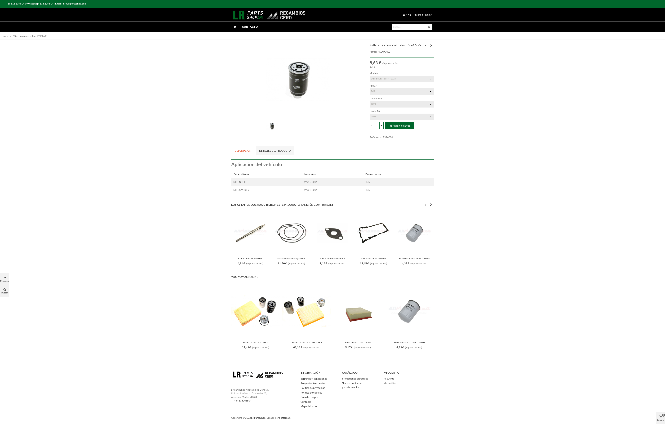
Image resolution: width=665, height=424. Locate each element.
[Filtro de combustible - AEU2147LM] (431, 45)
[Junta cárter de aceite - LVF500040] (373, 233)
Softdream (285, 417)
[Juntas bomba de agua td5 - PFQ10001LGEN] (291, 233)
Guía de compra (309, 397)
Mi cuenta (389, 378)
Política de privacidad (312, 387)
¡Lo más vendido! (351, 387)
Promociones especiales (355, 378)
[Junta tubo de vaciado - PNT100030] (332, 233)
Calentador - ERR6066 (250, 258)
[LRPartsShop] (244, 15)
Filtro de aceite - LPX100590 (414, 258)
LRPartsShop (258, 417)
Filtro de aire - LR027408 (358, 342)
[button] (425, 204)
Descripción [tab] (243, 150)
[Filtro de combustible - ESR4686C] (425, 45)
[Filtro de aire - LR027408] (358, 311)
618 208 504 (17, 3)
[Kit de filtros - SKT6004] (255, 311)
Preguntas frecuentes (313, 383)
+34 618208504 (242, 400)
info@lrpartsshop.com (74, 3)
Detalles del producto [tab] (275, 150)
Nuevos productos (352, 382)
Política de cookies (311, 392)
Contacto (250, 26)
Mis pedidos (390, 382)
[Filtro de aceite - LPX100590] (414, 233)
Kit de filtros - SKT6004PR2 (307, 342)
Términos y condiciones (313, 378)
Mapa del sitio (308, 406)
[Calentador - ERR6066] (250, 233)
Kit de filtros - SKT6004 (255, 342)
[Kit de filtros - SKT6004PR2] (306, 311)
